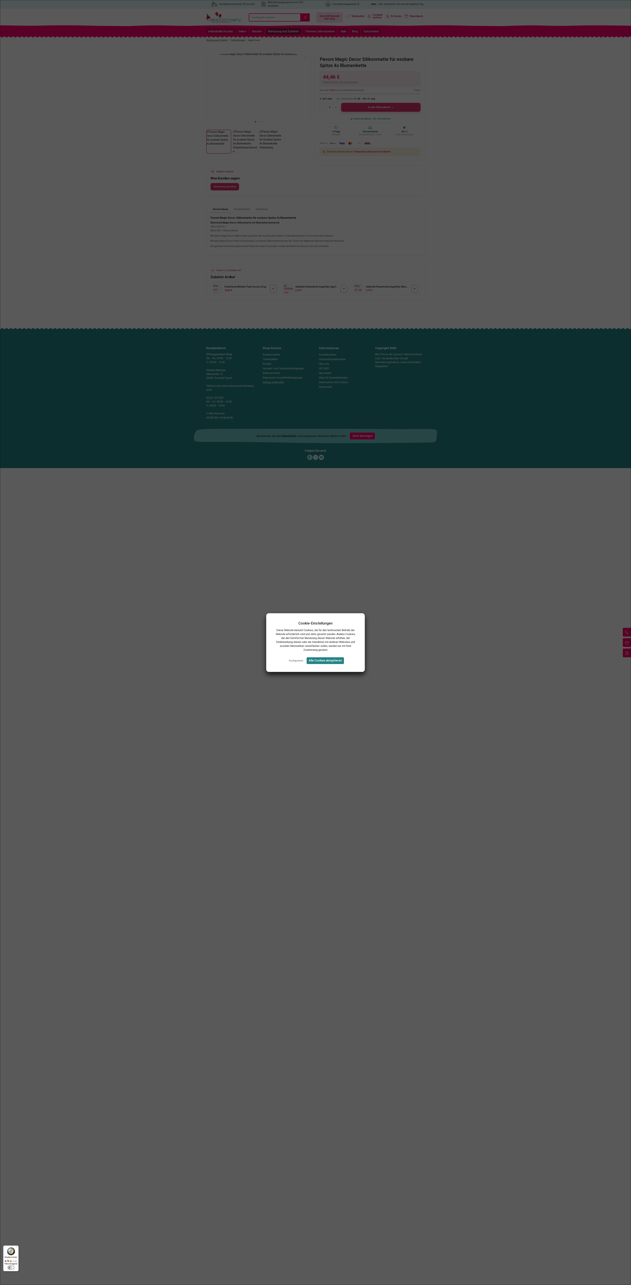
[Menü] (17, 1248)
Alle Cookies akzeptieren (325, 660)
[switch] (11, 1268)
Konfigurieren (296, 661)
